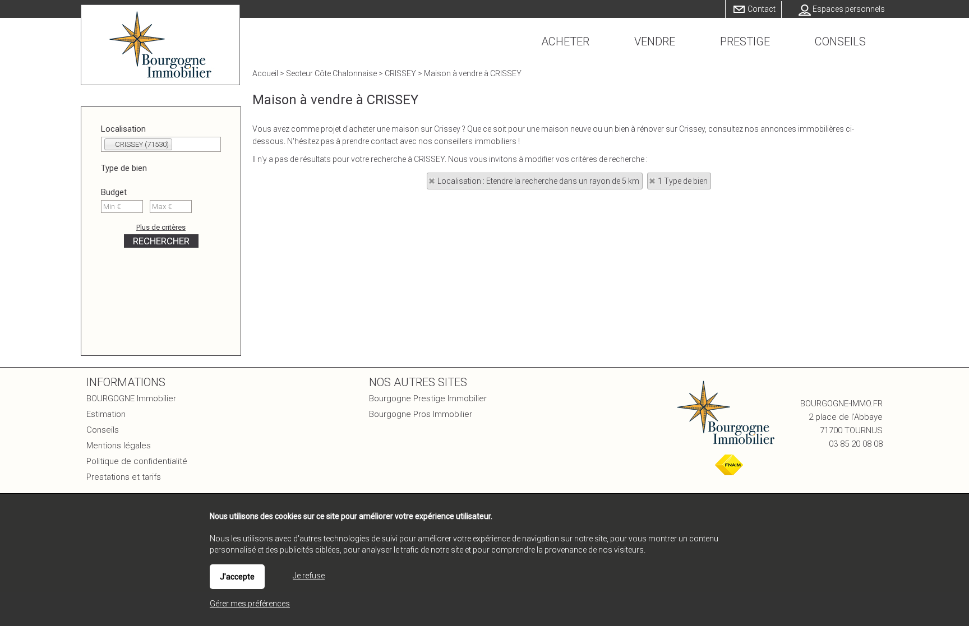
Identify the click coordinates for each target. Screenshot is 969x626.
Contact (761, 8)
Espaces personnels (849, 8)
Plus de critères (161, 227)
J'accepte (237, 576)
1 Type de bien (683, 181)
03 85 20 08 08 (856, 444)
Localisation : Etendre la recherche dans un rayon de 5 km (538, 181)
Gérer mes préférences (250, 603)
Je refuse (309, 575)
